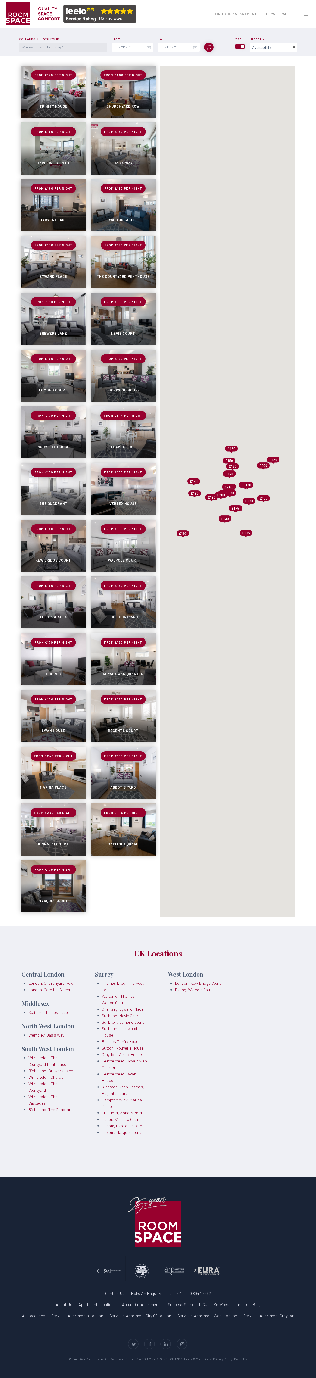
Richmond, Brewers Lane (50, 1070)
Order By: (258, 39)
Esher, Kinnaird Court (121, 1119)
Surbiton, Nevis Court (121, 1015)
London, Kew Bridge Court (198, 983)
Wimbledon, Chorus (45, 1077)
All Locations (33, 1315)
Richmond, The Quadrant (50, 1109)
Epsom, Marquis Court (121, 1132)
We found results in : (40, 39)
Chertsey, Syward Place (122, 1009)
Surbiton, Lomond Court (123, 1022)
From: (117, 39)
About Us (64, 1304)
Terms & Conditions (197, 1359)
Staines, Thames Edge (48, 1012)
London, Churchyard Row (50, 983)
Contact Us (115, 1293)
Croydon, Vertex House (122, 1054)
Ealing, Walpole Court (194, 989)
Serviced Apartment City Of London (140, 1315)
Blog (256, 1304)
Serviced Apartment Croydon (268, 1315)
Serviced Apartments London (77, 1315)
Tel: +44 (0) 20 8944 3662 (189, 1293)
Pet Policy (241, 1359)
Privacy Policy (222, 1359)
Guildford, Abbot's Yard (122, 1112)
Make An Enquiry (146, 1293)
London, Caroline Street (49, 989)
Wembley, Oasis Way (46, 1034)
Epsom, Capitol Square (122, 1125)
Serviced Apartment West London (207, 1315)
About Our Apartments (142, 1304)
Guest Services (216, 1304)
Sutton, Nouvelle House (123, 1047)
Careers (241, 1304)
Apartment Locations (97, 1304)
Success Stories (182, 1304)
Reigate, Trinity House (121, 1041)
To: (161, 39)
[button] (307, 14)
